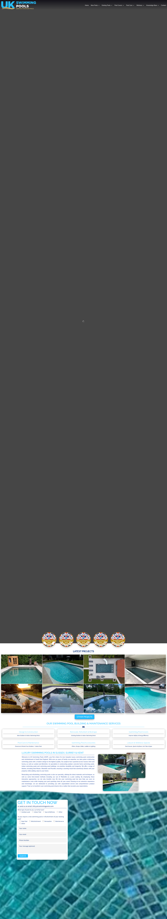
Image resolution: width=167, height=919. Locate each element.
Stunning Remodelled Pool (63, 669)
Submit (23, 856)
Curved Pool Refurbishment (21, 698)
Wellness (139, 5)
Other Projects (84, 716)
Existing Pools (106, 5)
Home (87, 5)
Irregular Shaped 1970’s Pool (145, 698)
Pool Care (129, 5)
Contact (163, 5)
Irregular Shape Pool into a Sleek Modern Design (104, 698)
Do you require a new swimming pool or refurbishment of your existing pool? (41, 820)
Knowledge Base (151, 5)
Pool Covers (118, 5)
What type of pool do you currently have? (40, 811)
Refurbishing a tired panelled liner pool (145, 669)
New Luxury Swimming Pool (104, 669)
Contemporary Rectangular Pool (21, 669)
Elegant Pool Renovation (62, 698)
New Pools (94, 5)
